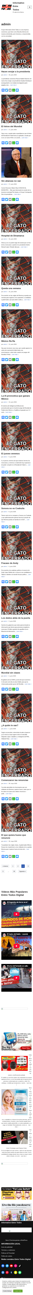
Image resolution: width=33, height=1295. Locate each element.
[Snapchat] (15, 1272)
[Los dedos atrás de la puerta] (16, 600)
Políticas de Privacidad (7, 1253)
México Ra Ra (8, 341)
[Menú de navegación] (30, 7)
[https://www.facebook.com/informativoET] (2, 1265)
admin (5, 75)
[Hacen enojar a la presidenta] (16, 54)
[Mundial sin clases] (16, 655)
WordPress (24, 1240)
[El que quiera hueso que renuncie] (16, 817)
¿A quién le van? (9, 725)
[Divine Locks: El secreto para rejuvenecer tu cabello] (14, 1102)
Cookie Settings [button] (7, 1291)
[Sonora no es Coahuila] (16, 491)
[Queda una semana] (16, 271)
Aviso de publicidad (6, 1247)
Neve (7, 1240)
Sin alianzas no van (11, 181)
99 (14, 871)
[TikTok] (19, 1265)
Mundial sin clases (10, 673)
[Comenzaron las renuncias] (16, 762)
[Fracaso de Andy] (16, 545)
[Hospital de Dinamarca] (16, 218)
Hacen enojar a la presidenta (15, 71)
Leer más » (13, 85)
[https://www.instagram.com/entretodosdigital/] (15, 1265)
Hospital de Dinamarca (12, 235)
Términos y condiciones (8, 1250)
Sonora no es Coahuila (12, 508)
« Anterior (5, 866)
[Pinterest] (7, 1272)
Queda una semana (11, 288)
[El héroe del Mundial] (16, 109)
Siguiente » (22, 871)
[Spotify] (19, 1272)
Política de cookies (6, 1256)
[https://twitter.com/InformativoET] (7, 1265)
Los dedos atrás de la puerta (15, 618)
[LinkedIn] (2, 1272)
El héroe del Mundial (11, 126)
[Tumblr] (11, 1272)
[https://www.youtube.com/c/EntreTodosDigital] (11, 1265)
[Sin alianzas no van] (16, 162)
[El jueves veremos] (16, 436)
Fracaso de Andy (9, 563)
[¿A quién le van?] (16, 708)
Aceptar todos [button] (17, 1291)
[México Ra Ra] (16, 323)
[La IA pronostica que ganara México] (16, 378)
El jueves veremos (10, 453)
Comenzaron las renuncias (14, 780)
